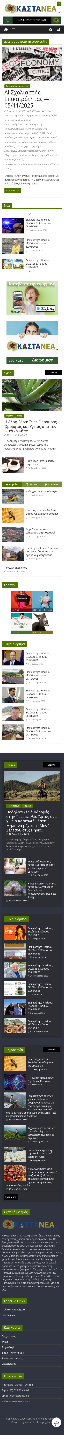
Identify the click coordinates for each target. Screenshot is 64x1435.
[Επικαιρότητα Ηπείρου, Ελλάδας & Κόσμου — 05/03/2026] (14, 651)
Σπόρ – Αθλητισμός (13, 1352)
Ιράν (15, 155)
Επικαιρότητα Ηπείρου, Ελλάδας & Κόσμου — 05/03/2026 (38, 657)
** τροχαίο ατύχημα (22, 115)
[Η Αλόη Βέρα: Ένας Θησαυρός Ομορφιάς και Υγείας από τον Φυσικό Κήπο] (32, 380)
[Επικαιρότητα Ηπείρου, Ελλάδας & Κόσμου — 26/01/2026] (14, 707)
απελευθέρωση (23, 128)
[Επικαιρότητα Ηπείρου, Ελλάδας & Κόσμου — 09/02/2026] (13, 219)
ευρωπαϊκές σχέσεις (24, 150)
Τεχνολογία (8, 1347)
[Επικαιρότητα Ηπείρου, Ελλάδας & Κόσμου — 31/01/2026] (16, 963)
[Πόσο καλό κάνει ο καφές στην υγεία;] (13, 459)
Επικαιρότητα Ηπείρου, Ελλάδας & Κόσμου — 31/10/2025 (40, 1024)
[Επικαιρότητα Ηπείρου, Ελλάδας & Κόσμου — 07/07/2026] (13, 260)
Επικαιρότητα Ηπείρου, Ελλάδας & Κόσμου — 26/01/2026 (38, 713)
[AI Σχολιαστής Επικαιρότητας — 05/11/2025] (32, 49)
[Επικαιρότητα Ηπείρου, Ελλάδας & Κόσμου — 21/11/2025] (16, 926)
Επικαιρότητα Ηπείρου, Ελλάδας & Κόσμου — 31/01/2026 (40, 969)
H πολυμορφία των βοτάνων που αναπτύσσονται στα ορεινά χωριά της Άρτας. (42, 552)
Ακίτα (42, 115)
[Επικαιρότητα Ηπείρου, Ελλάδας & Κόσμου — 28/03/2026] (16, 945)
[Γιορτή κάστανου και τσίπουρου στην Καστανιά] (14, 527)
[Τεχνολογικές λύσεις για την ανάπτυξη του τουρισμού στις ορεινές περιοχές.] (15, 1126)
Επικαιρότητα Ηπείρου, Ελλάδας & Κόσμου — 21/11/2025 (40, 932)
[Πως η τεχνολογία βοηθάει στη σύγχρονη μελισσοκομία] (14, 508)
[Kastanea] (6, 30)
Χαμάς (7, 168)
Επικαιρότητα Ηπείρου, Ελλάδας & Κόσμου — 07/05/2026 (40, 987)
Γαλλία (43, 133)
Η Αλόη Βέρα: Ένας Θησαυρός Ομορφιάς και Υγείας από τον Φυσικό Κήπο (30, 426)
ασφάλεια (29, 133)
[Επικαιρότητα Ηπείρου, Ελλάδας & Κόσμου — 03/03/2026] (16, 1000)
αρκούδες (18, 133)
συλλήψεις (53, 164)
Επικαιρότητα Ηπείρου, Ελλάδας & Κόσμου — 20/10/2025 (38, 675)
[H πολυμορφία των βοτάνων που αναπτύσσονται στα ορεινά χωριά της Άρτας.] (14, 545)
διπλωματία (38, 137)
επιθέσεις (20, 146)
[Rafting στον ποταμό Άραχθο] (14, 489)
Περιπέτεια (13, 805)
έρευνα (28, 146)
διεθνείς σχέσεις (23, 137)
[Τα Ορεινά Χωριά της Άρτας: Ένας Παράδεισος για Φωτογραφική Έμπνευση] (15, 859)
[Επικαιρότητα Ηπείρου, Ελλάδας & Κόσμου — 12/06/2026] (13, 240)
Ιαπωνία (45, 150)
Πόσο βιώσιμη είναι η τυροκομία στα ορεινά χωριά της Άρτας (40, 1153)
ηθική (37, 150)
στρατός (31, 164)
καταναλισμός (32, 155)
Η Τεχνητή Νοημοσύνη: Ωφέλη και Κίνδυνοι (41, 1079)
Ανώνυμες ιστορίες (12, 1358)
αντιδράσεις (17, 124)
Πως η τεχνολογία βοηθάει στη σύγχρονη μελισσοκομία (42, 512)
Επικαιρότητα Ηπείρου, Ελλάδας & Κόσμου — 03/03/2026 (40, 1006)
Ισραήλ (21, 155)
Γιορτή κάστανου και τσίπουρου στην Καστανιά (40, 531)
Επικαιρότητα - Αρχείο (17, 86)
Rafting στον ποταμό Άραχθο (42, 491)
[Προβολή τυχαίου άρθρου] (58, 29)
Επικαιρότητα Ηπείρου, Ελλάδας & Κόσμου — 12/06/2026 (38, 243)
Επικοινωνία (9, 1315)
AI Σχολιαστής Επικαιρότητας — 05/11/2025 (26, 99)
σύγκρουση (41, 164)
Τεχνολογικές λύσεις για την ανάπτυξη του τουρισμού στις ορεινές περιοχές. (41, 1133)
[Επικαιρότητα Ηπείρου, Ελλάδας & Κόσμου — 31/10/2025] (16, 1019)
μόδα (48, 155)
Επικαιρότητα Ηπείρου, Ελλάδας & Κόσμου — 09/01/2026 (38, 694)
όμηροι (10, 159)
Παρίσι (16, 164)
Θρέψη (9, 415)
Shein (36, 115)
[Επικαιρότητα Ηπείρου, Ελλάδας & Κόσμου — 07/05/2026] (16, 982)
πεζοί (23, 164)
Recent (33, 484)
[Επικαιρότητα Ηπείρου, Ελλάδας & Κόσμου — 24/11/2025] (14, 726)
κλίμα (42, 155)
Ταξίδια (27, 805)
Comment (54, 484)
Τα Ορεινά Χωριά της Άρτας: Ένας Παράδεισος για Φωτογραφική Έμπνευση (41, 866)
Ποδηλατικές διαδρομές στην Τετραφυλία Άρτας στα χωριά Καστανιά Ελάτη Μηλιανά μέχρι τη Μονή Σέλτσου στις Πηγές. (31, 821)
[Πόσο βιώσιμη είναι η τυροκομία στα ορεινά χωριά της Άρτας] (15, 1148)
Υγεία (19, 415)
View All (53, 372)
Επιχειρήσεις (9, 1336)
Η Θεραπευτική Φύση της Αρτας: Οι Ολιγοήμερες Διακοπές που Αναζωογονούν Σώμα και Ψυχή (42, 890)
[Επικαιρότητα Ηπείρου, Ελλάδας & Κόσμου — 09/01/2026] (14, 689)
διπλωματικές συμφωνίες (36, 142)
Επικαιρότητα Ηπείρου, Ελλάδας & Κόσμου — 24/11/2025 (38, 731)
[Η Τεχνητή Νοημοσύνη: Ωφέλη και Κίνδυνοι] (15, 1076)
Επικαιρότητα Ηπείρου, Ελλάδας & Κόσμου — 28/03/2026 (40, 950)
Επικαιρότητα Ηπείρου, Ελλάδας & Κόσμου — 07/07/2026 (38, 264)
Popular (13, 484)
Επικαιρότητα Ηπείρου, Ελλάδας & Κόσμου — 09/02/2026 (38, 223)
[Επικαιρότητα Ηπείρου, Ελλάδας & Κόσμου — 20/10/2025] (14, 670)
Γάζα (36, 133)
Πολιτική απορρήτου (15, 567)
